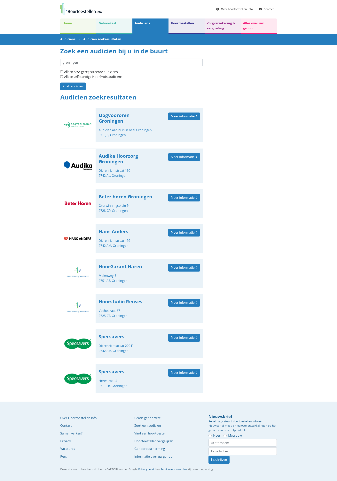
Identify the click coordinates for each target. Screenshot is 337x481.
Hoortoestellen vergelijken (153, 441)
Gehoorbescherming (149, 449)
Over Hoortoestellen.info (78, 418)
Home (67, 23)
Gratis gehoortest (147, 418)
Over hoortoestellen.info (236, 9)
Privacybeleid (147, 469)
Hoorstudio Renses (131, 308)
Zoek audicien (73, 86)
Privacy (65, 441)
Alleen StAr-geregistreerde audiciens (91, 72)
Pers (63, 456)
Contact (268, 9)
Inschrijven (219, 459)
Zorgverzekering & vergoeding (221, 25)
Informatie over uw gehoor (154, 456)
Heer (216, 435)
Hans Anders (131, 238)
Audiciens (142, 23)
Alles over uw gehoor (253, 25)
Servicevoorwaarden (174, 469)
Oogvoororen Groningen (131, 125)
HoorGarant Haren (131, 273)
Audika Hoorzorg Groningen (131, 166)
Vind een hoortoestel (149, 433)
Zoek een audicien (147, 425)
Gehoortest (107, 23)
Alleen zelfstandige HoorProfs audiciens (93, 77)
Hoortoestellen (182, 23)
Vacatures (67, 449)
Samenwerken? (71, 433)
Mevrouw (235, 435)
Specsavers (131, 343)
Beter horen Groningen (131, 203)
